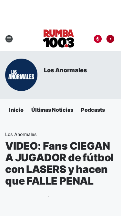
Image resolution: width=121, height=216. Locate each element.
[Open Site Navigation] (9, 39)
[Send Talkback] (98, 39)
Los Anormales (65, 70)
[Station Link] (59, 38)
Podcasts (93, 110)
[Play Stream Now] (110, 39)
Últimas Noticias (52, 110)
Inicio (16, 110)
